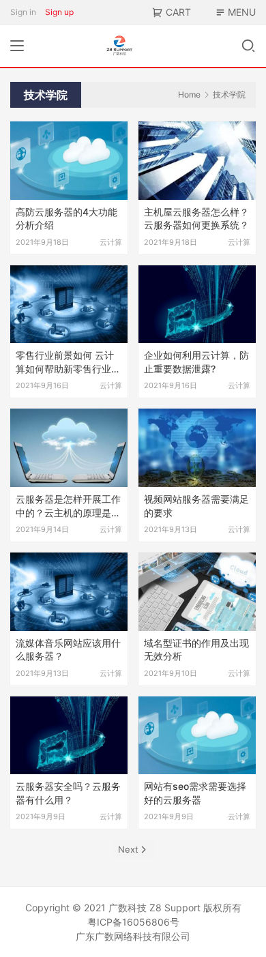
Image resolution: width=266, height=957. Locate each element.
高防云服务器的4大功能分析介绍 (66, 218)
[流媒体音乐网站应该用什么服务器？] (69, 592)
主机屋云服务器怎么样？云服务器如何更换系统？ (196, 218)
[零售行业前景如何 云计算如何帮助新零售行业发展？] (69, 304)
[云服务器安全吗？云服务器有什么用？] (69, 735)
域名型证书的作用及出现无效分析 (196, 649)
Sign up (59, 12)
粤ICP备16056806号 (133, 922)
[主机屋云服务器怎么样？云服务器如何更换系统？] (197, 160)
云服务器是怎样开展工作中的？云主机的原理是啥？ (68, 506)
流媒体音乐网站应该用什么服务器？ (68, 649)
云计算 (111, 242)
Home (189, 94)
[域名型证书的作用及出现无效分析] (197, 592)
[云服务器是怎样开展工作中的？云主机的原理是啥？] (69, 448)
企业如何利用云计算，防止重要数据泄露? (196, 361)
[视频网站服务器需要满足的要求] (197, 448)
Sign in (23, 12)
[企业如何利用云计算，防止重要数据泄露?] (197, 304)
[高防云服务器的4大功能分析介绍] (69, 160)
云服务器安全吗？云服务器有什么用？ (68, 793)
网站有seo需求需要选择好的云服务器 (195, 793)
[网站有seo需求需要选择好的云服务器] (197, 735)
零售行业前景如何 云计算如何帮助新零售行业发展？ (68, 362)
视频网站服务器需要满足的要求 (196, 505)
